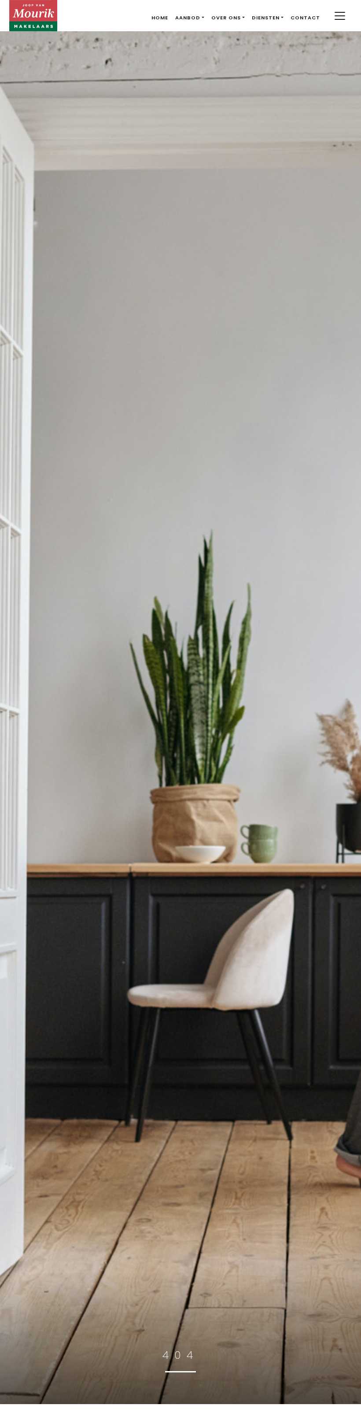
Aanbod (187, 17)
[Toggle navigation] (340, 16)
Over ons (226, 17)
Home (159, 17)
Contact (305, 17)
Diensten (266, 17)
